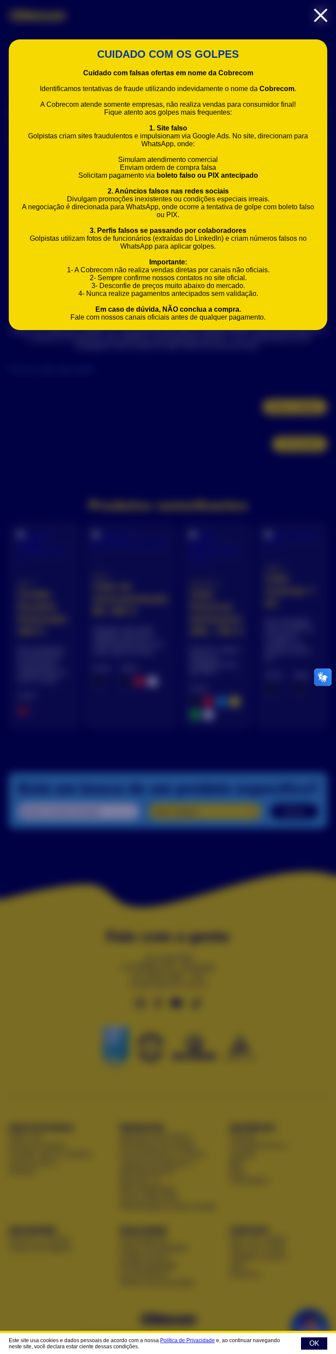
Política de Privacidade (187, 1340)
